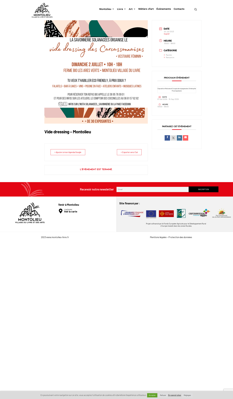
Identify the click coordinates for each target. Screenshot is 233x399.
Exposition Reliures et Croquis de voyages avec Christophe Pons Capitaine (177, 90)
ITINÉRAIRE (68, 209)
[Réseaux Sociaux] (173, 138)
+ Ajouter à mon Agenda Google (67, 152)
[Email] (185, 138)
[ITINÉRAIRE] (60, 211)
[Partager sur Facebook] (167, 138)
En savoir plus (174, 395)
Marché (169, 55)
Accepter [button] (152, 395)
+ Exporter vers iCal (129, 152)
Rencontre (170, 57)
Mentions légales (158, 237)
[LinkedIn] (179, 138)
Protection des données (180, 237)
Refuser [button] (163, 395)
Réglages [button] (187, 395)
